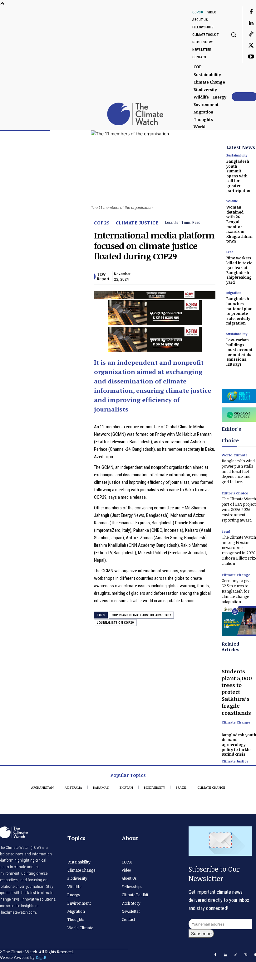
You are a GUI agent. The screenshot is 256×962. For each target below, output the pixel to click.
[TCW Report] (95, 276)
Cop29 (102, 222)
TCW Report (103, 276)
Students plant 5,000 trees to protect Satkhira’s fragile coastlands (237, 692)
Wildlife (232, 201)
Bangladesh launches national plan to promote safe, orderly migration (239, 310)
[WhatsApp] (180, 276)
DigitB (41, 957)
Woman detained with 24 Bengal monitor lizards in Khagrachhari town (239, 223)
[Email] (194, 276)
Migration (233, 292)
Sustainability (236, 155)
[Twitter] (151, 276)
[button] (233, 34)
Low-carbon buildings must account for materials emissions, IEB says (239, 352)
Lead (230, 251)
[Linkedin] (165, 276)
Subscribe (201, 933)
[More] (208, 276)
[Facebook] (136, 276)
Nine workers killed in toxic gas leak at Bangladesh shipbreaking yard (239, 270)
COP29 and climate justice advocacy (141, 615)
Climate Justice (137, 222)
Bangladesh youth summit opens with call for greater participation (239, 176)
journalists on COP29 (115, 622)
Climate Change (236, 722)
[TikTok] (236, 955)
